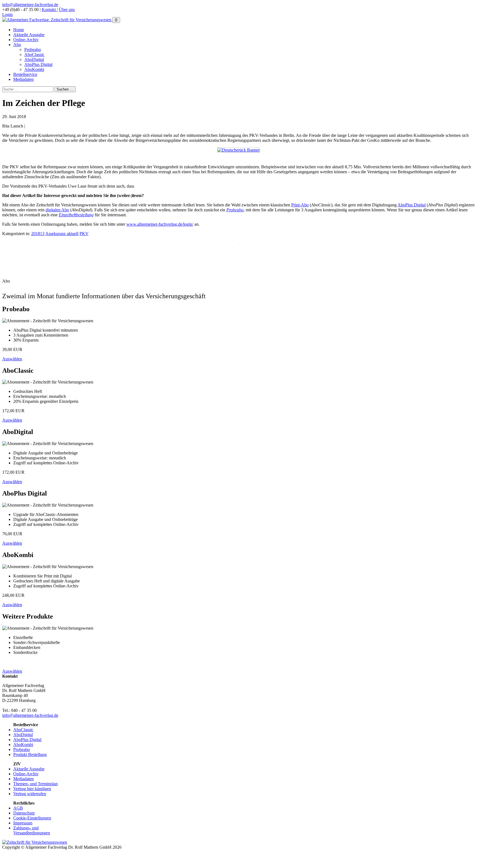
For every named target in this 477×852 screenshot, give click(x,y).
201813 (37, 233)
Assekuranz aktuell (61, 233)
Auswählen (12, 358)
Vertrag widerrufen (29, 793)
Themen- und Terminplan (35, 783)
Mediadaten (23, 79)
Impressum (22, 823)
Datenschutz (24, 813)
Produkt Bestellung (30, 754)
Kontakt (49, 9)
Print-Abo (300, 205)
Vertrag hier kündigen (32, 788)
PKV (84, 233)
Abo (17, 44)
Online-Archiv (26, 39)
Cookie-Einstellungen (32, 818)
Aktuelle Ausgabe (28, 34)
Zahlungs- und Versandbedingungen (31, 830)
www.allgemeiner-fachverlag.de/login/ (159, 224)
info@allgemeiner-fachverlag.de (30, 4)
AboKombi (34, 69)
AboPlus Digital (38, 64)
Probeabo (32, 49)
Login (7, 14)
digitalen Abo (57, 209)
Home (18, 29)
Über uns (67, 9)
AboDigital (34, 59)
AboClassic (34, 54)
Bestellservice (25, 74)
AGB (18, 808)
